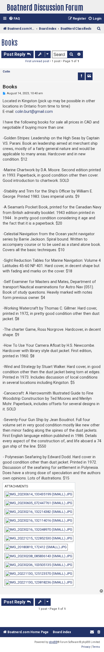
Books (9, 42)
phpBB (53, 642)
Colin (6, 71)
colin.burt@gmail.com (34, 111)
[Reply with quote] (89, 76)
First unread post (37, 61)
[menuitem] (14, 18)
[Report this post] (81, 76)
